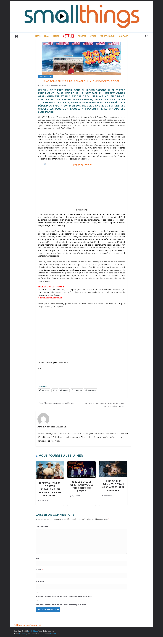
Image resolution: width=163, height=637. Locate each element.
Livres (93, 36)
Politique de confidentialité (27, 625)
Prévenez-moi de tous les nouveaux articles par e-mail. (61, 604)
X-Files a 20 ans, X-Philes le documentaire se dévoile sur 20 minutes (104, 404)
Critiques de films (45, 76)
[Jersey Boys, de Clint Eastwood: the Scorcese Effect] (81, 462)
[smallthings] (16, 36)
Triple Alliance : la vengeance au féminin (56, 403)
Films (46, 36)
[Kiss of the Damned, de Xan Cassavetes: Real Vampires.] (113, 462)
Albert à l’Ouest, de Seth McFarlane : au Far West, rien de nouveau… (50, 489)
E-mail (39, 570)
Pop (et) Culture (107, 36)
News (37, 36)
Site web (40, 581)
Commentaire (43, 526)
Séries (56, 36)
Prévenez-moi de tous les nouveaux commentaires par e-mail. (64, 596)
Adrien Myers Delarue (59, 86)
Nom (38, 558)
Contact (123, 36)
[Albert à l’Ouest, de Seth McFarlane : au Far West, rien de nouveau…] (50, 462)
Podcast (82, 36)
